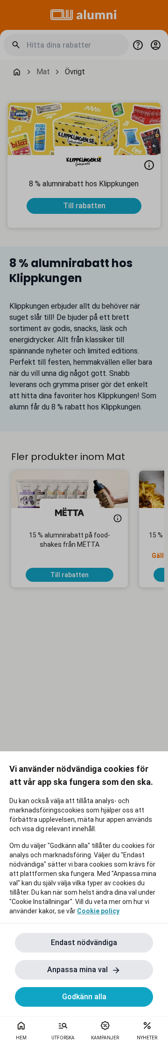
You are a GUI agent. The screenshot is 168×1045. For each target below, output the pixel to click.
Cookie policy (98, 911)
